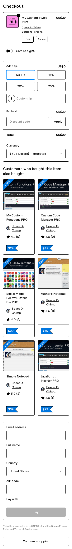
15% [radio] (51, 75)
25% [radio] (51, 86)
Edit (28, 39)
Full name (13, 445)
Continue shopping (36, 541)
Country (11, 463)
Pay (36, 512)
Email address (16, 427)
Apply (58, 121)
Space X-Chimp (31, 27)
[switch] (9, 51)
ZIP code (12, 481)
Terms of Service (23, 529)
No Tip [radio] (20, 75)
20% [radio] (20, 86)
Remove (41, 39)
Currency (12, 145)
